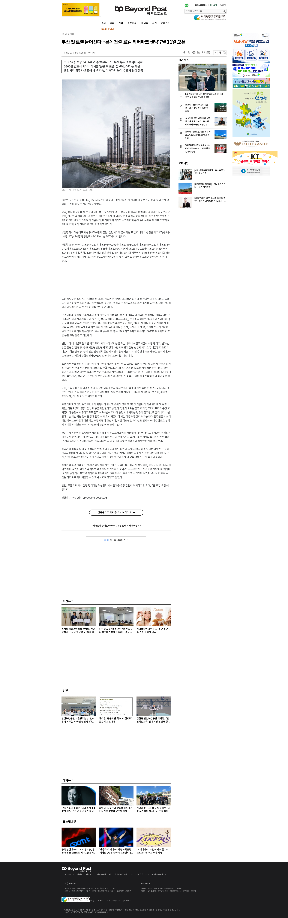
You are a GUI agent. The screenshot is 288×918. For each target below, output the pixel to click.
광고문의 (222, 5)
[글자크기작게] (215, 52)
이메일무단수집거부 (139, 875)
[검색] (224, 11)
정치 (112, 23)
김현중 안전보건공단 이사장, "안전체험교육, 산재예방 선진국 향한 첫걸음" (153, 720)
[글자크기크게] (220, 52)
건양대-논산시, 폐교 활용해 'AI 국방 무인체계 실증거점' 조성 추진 (153, 810)
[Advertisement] (116, 277)
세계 (154, 23)
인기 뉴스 (183, 60)
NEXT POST (107, 29)
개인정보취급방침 (104, 875)
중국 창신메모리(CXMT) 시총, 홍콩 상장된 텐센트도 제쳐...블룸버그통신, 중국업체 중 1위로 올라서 (79, 851)
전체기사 (165, 23)
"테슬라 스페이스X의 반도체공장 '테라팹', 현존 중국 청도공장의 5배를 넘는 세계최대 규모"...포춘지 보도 (116, 851)
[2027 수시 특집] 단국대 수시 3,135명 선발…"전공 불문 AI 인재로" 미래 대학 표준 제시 (78, 810)
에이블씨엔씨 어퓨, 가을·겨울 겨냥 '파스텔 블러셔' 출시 (153, 631)
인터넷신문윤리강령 (158, 875)
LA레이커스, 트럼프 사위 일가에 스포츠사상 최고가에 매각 (152, 851)
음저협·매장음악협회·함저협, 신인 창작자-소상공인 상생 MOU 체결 (78, 631)
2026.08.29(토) (201, 5)
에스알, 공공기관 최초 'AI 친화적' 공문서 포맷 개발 (115, 720)
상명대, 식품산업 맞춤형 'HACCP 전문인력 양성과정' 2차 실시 (115, 810)
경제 (103, 23)
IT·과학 (144, 23)
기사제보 (78, 875)
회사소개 (213, 5)
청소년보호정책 (121, 875)
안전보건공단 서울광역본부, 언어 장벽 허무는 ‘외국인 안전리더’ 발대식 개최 (79, 720)
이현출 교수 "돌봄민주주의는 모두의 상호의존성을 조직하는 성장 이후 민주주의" (116, 631)
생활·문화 (132, 23)
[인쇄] (224, 52)
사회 (121, 23)
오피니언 (183, 163)
